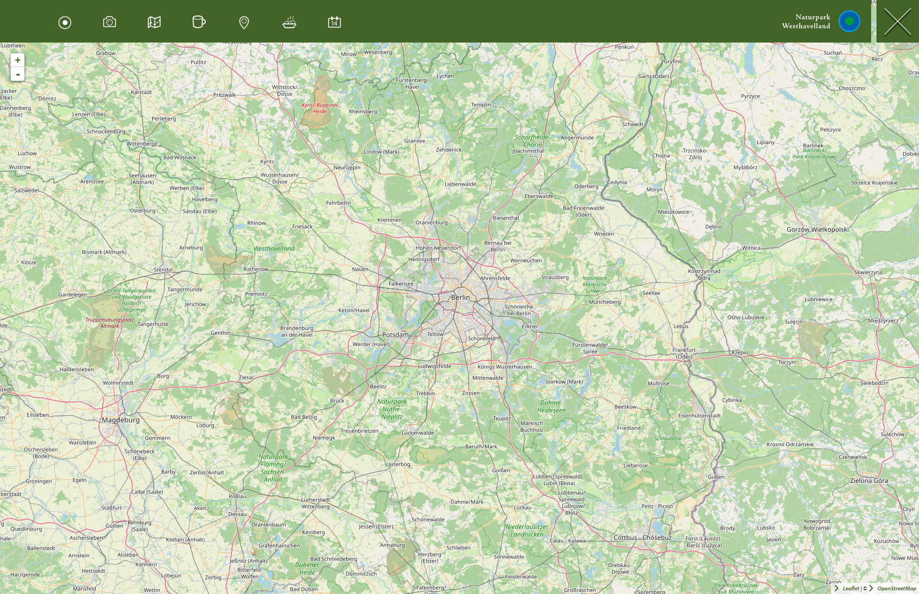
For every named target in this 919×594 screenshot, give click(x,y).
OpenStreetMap (897, 588)
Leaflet (851, 588)
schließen (897, 21)
